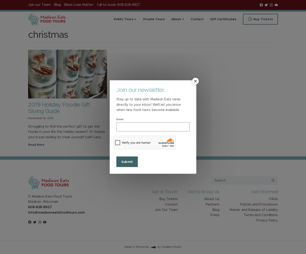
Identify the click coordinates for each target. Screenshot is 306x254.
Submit (127, 161)
